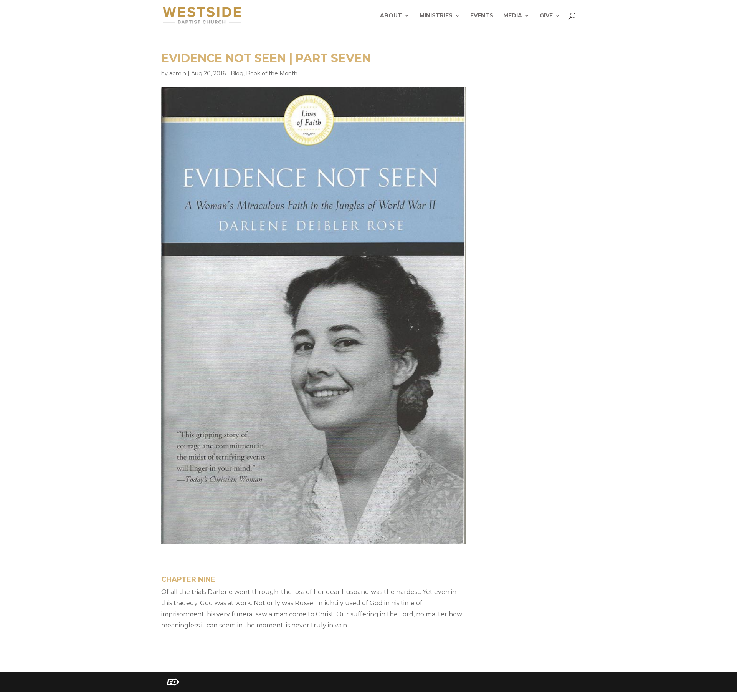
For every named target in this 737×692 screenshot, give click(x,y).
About (391, 16)
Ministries (436, 16)
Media (512, 16)
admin (177, 73)
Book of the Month (271, 73)
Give (546, 16)
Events (481, 16)
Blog (237, 73)
